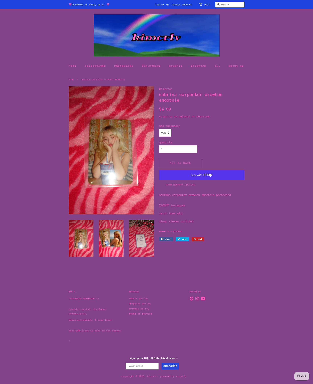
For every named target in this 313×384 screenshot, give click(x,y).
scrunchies (151, 65)
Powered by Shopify (173, 376)
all (217, 65)
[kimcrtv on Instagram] (197, 299)
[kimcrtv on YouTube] (203, 299)
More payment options (180, 184)
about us (236, 65)
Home (71, 79)
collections (95, 65)
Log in (159, 4)
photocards (123, 65)
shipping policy (140, 303)
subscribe (170, 365)
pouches (176, 65)
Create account (182, 4)
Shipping (165, 116)
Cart (207, 4)
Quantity (165, 142)
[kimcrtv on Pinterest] (191, 299)
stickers (198, 65)
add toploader (169, 126)
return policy (138, 298)
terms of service (140, 313)
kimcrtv (152, 376)
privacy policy (139, 308)
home (73, 65)
